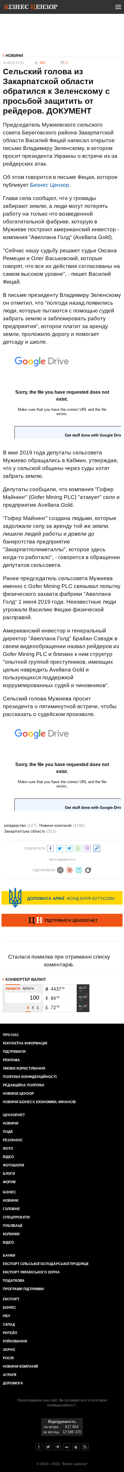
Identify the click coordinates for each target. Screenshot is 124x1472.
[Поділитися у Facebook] (50, 847)
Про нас (11, 1035)
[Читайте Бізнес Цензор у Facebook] (38, 1446)
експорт (11, 1299)
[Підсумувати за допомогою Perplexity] (78, 869)
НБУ (6, 1316)
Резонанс (13, 1140)
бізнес (9, 1307)
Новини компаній (62, 825)
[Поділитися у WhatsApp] (78, 847)
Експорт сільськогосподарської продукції (45, 1264)
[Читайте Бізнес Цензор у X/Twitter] (48, 1446)
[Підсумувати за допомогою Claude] (69, 869)
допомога (13, 1383)
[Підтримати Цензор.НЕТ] (62, 920)
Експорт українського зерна (31, 1272)
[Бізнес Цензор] (30, 8)
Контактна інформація (25, 1043)
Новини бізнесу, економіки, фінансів (39, 1102)
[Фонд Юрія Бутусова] (62, 897)
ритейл (10, 1333)
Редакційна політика (23, 1085)
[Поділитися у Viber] (87, 847)
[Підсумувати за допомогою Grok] (87, 869)
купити (28, 988)
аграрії (9, 1375)
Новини (14, 55)
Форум (9, 1182)
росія (8, 1358)
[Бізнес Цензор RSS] (85, 1446)
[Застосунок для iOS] (75, 1446)
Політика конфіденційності (30, 1077)
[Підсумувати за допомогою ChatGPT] (60, 869)
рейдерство (20, 825)
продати (13, 988)
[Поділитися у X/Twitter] (59, 847)
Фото (8, 1148)
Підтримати (14, 1052)
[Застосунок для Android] (66, 1446)
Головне (11, 1209)
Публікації (12, 1226)
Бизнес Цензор (49, 185)
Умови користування (24, 1068)
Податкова (14, 1281)
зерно (9, 1350)
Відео (8, 1157)
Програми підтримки (23, 1289)
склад (9, 1325)
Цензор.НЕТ (14, 1115)
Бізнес (9, 1192)
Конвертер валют (25, 979)
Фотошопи (13, 1165)
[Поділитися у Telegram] (68, 847)
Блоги (9, 1174)
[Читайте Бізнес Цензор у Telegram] (57, 1446)
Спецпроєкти (16, 1217)
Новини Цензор (18, 1094)
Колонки (11, 1234)
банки (9, 1255)
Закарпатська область (30, 831)
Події (7, 1132)
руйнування (15, 1341)
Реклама (11, 1060)
